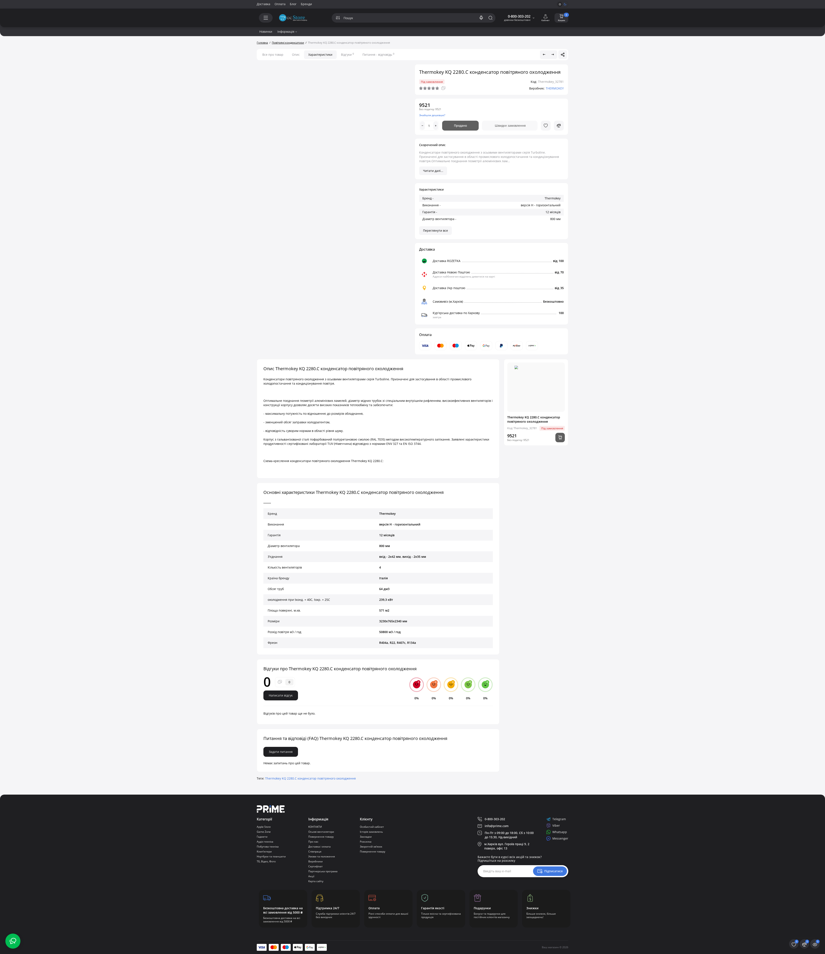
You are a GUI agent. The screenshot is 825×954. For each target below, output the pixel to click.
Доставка (263, 4)
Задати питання (281, 752)
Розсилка (365, 841)
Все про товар (272, 54)
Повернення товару (321, 836)
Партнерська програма (323, 871)
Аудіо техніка (265, 841)
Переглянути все (435, 230)
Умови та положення (321, 856)
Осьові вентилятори (321, 832)
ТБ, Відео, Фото (266, 861)
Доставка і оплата (319, 846)
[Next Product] (552, 54)
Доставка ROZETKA (446, 261)
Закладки (366, 836)
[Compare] (559, 126)
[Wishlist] (546, 126)
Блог (293, 4)
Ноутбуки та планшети (271, 856)
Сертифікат (315, 866)
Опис (296, 54)
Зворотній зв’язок (371, 846)
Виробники (315, 861)
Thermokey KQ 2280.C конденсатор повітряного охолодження (310, 778)
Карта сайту (315, 881)
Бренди (306, 4)
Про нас (313, 841)
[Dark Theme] (565, 4)
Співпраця (314, 851)
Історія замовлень (371, 832)
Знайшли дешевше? (432, 115)
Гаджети (262, 836)
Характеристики (320, 54)
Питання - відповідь (378, 54)
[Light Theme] (560, 4)
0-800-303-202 (519, 16)
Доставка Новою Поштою (451, 272)
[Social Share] (562, 54)
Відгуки (347, 54)
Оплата (280, 4)
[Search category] (337, 18)
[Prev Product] (544, 54)
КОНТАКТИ (315, 827)
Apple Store (264, 827)
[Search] (481, 18)
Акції (311, 876)
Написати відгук (281, 695)
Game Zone (264, 832)
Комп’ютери (264, 851)
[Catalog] (266, 18)
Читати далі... (433, 171)
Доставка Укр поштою (449, 288)
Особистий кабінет (372, 827)
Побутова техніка (268, 846)
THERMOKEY (555, 88)
